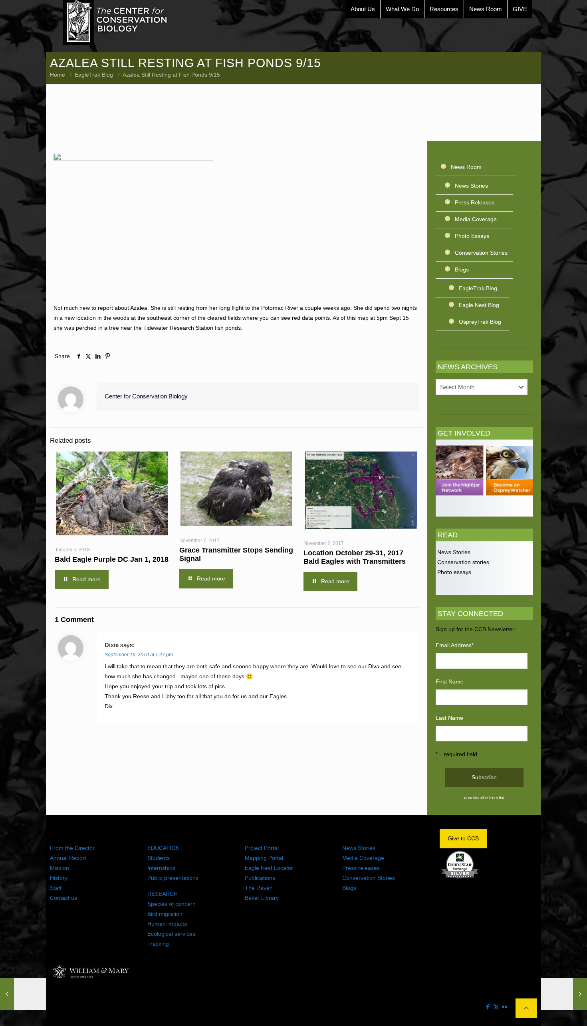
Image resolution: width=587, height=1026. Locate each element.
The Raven (259, 888)
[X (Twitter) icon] (496, 1006)
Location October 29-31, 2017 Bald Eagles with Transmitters (354, 557)
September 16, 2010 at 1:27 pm (139, 655)
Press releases (361, 868)
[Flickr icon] (505, 1006)
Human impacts (167, 924)
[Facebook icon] (488, 1006)
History (58, 878)
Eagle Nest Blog (479, 305)
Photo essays (453, 572)
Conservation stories (462, 562)
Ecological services (171, 934)
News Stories (471, 185)
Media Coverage (476, 219)
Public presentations (172, 878)
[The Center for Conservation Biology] (115, 22)
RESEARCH (162, 894)
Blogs (462, 269)
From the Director (72, 848)
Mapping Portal (264, 858)
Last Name (449, 718)
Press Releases (474, 202)
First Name (450, 681)
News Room (466, 167)
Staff (55, 888)
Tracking (158, 944)
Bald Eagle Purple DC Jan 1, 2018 (112, 559)
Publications (260, 878)
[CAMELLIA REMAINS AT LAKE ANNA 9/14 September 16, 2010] (23, 994)
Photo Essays (472, 236)
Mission (59, 868)
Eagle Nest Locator (269, 868)
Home (57, 74)
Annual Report (68, 858)
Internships (161, 868)
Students (158, 858)
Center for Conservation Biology (146, 396)
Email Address (455, 645)
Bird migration (164, 914)
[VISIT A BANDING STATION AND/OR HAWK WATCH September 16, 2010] (564, 994)
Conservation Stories (481, 253)
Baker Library (262, 898)
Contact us (63, 898)
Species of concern (171, 904)
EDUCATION (163, 848)
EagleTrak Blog (94, 74)
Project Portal (262, 848)
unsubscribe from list (484, 797)
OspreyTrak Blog (480, 322)
